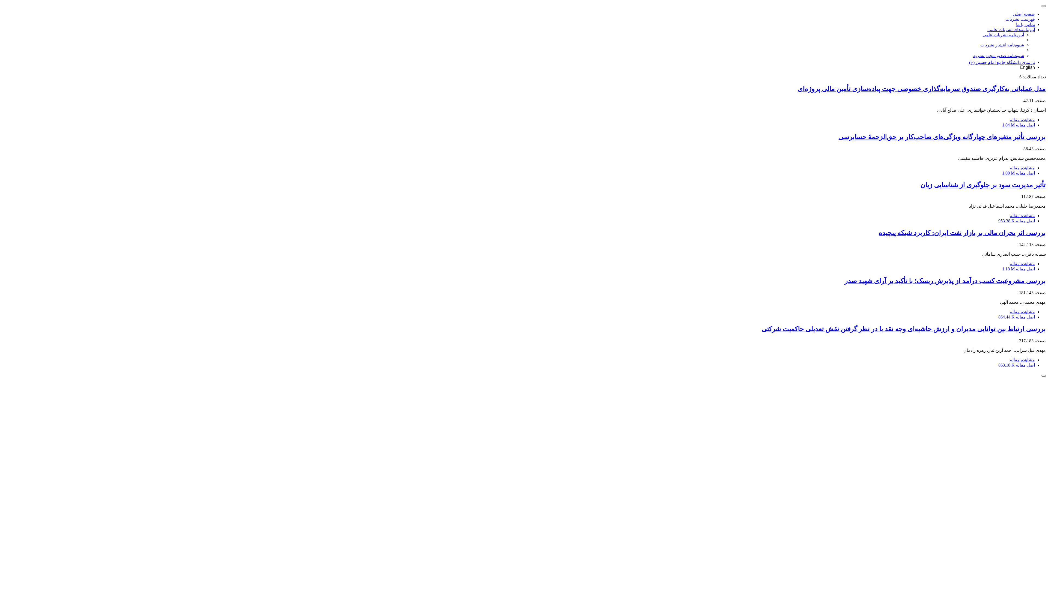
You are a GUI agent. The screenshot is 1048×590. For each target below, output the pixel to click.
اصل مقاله (1018, 125)
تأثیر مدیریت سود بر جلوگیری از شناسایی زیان (983, 184)
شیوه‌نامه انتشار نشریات (1002, 45)
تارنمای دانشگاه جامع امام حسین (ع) (1002, 62)
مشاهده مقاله (1022, 119)
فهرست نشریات (1020, 19)
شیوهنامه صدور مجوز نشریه (998, 55)
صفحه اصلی (1024, 14)
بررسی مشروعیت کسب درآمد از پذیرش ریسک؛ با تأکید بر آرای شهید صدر (945, 280)
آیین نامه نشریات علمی (1003, 35)
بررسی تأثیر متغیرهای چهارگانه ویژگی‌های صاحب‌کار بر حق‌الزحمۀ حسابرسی (942, 136)
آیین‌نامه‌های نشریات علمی (1011, 29)
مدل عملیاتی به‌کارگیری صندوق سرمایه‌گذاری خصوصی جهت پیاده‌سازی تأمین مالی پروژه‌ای (922, 88)
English (1027, 67)
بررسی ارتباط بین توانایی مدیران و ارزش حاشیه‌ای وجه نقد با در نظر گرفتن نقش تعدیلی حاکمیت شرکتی (904, 328)
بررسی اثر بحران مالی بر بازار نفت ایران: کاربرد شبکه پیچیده (962, 232)
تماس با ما (1025, 24)
